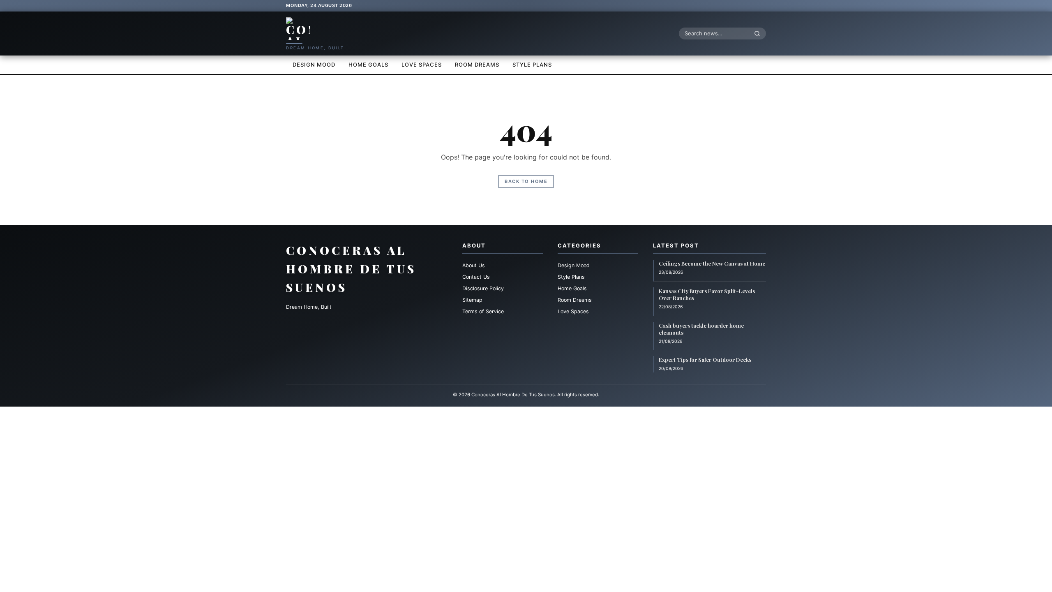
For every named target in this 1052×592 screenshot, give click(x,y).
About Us (473, 265)
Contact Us (476, 277)
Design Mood (314, 64)
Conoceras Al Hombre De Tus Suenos (351, 269)
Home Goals (368, 64)
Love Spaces (421, 64)
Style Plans (532, 64)
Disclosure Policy (483, 288)
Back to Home (526, 181)
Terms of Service (483, 311)
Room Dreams (477, 64)
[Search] (759, 33)
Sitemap (472, 300)
